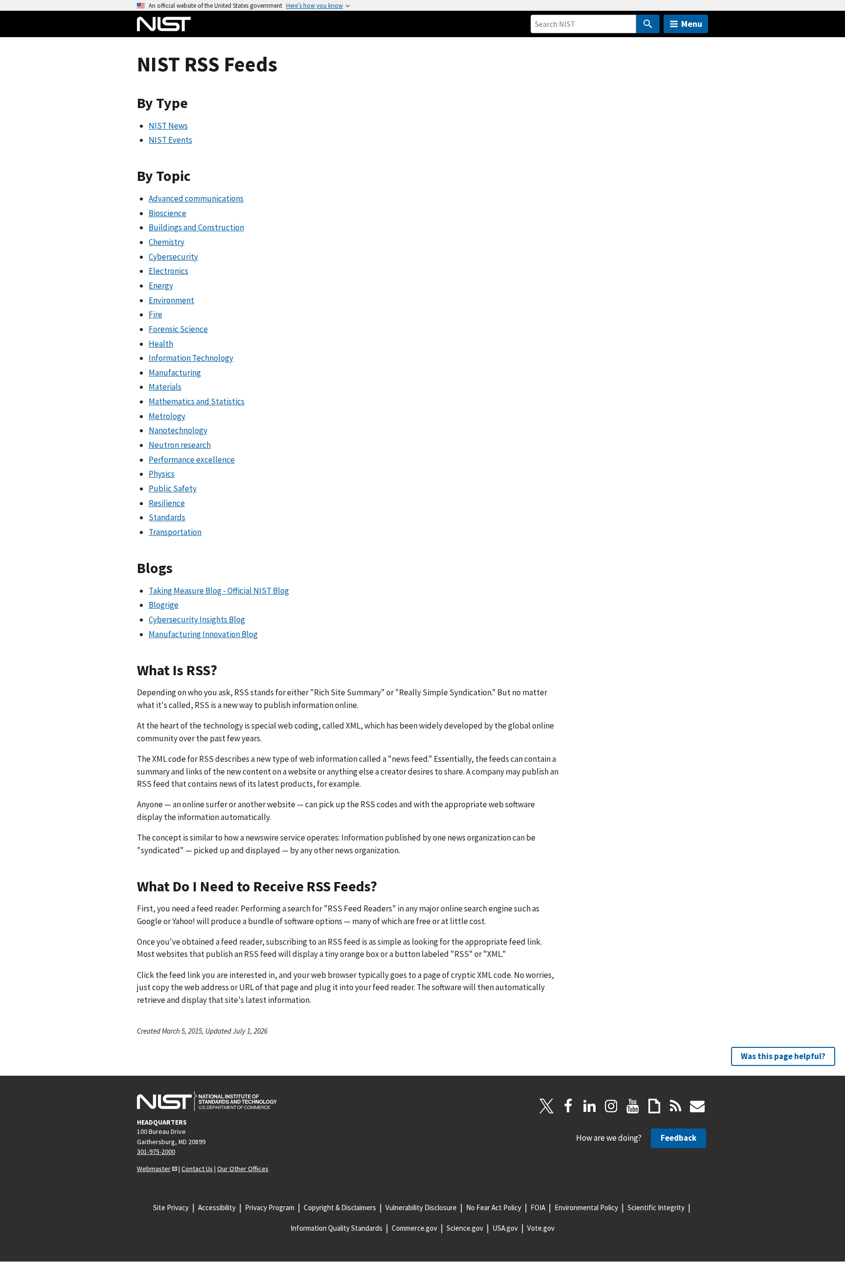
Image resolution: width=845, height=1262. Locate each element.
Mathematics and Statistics (197, 401)
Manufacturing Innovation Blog (203, 634)
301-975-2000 (156, 1151)
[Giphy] (654, 1106)
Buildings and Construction (196, 227)
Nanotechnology (178, 430)
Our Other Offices (242, 1168)
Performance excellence (192, 459)
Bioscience (167, 213)
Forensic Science (178, 329)
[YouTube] (633, 1106)
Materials (165, 386)
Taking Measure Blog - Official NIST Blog (219, 590)
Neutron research (180, 445)
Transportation (175, 532)
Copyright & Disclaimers (340, 1207)
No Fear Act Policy (493, 1207)
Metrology (167, 416)
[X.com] (546, 1106)
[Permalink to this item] (195, 103)
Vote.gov (541, 1228)
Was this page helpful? (783, 1056)
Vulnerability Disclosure (421, 1207)
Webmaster (154, 1168)
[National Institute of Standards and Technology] (207, 1101)
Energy (161, 285)
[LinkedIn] (589, 1106)
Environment (171, 300)
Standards (167, 517)
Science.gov (464, 1228)
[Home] (164, 24)
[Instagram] (611, 1106)
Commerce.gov (414, 1228)
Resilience (167, 503)
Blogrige (163, 604)
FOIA (538, 1207)
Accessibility (217, 1207)
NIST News (168, 125)
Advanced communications (196, 198)
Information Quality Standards (336, 1228)
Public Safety (173, 488)
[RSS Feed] (676, 1106)
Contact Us (197, 1168)
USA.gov (505, 1228)
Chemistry (166, 242)
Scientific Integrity (656, 1207)
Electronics (168, 271)
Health (161, 343)
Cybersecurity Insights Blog (197, 619)
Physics (162, 473)
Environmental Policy (586, 1207)
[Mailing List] (697, 1106)
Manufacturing (175, 372)
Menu (691, 23)
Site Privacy (171, 1207)
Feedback (678, 1137)
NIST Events (170, 139)
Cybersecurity (173, 256)
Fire (155, 314)
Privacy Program (269, 1207)
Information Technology (191, 358)
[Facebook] (568, 1106)
